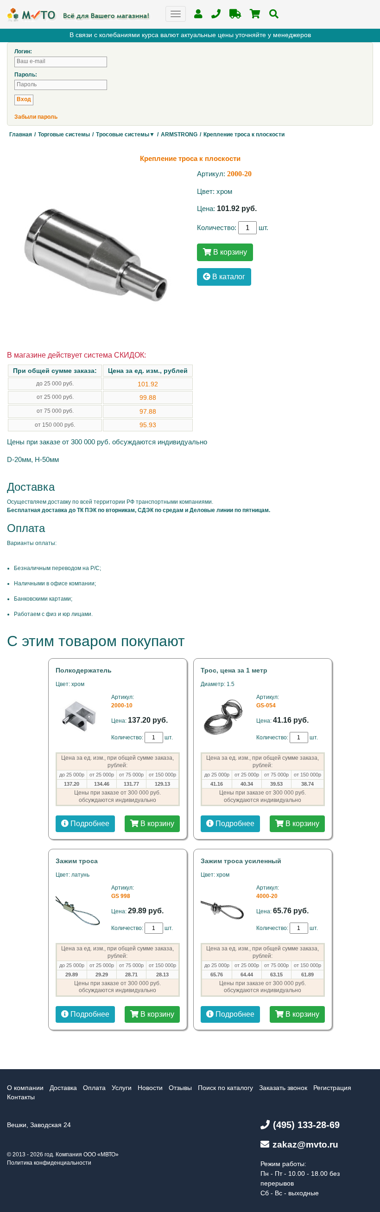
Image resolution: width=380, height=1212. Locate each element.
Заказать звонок (283, 1087)
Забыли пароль (35, 117)
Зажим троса (77, 861)
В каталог (227, 277)
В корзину (229, 252)
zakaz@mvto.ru (305, 1144)
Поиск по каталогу (225, 1087)
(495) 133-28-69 (306, 1125)
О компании (25, 1087)
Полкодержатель (84, 670)
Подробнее (89, 823)
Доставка (63, 1087)
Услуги (122, 1087)
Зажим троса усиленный (241, 861)
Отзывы (180, 1087)
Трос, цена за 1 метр (234, 670)
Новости (150, 1087)
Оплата (94, 1087)
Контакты (21, 1097)
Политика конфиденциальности (49, 1163)
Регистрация (332, 1087)
